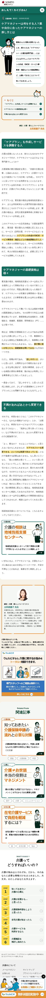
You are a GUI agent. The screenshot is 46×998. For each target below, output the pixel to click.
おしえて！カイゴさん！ (9, 954)
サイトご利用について (32, 977)
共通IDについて (9, 965)
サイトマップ (28, 970)
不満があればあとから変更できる (16, 114)
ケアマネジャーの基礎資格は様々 (16, 109)
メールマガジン (9, 970)
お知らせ (6, 973)
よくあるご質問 (9, 977)
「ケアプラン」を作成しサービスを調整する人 (20, 104)
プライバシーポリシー (32, 973)
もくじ (10, 100)
